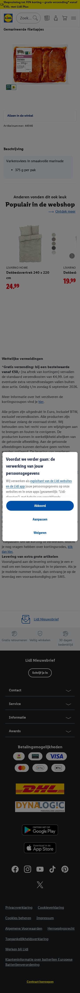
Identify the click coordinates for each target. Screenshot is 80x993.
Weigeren (40, 533)
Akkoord (40, 506)
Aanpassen (40, 519)
